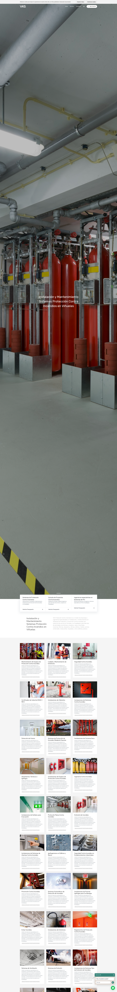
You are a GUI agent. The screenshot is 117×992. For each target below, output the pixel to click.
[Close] (113, 975)
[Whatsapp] (113, 988)
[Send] (113, 982)
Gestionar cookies (91, 1)
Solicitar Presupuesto (28, 609)
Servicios (72, 6)
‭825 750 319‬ (93, 6)
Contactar (78, 6)
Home (66, 6)
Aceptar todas (80, 1)
